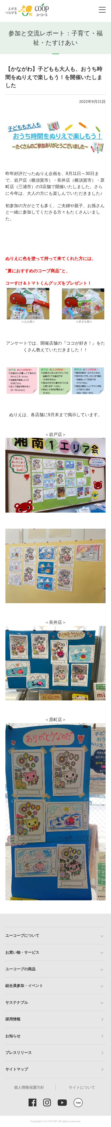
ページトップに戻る (99, 913)
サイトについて (82, 1087)
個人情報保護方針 (29, 1087)
